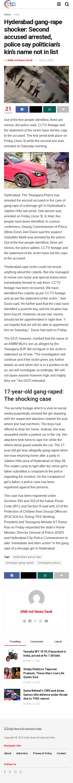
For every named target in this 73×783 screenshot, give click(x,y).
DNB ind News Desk (20, 60)
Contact (61, 753)
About (7, 753)
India (16, 14)
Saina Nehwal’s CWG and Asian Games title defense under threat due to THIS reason (45, 694)
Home (7, 14)
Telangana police (49, 562)
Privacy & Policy (42, 753)
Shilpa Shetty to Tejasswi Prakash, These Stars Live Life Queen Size (43, 673)
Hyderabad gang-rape (27, 557)
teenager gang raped (19, 562)
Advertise (22, 753)
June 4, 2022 (46, 60)
